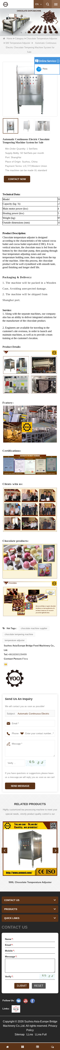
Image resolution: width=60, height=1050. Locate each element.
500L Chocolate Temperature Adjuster (30, 882)
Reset (38, 985)
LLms (29, 1034)
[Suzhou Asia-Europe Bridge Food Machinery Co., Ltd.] (5, 4)
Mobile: (10, 950)
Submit (22, 985)
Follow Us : (8, 1000)
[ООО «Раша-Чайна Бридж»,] (18, 1000)
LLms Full (41, 1034)
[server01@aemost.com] (6, 664)
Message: (11, 956)
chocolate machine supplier (34, 628)
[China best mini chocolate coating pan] (30, 21)
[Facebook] (32, 1000)
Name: (9, 939)
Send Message (20, 786)
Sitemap (19, 1034)
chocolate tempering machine (19, 634)
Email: (9, 945)
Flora (44, 69)
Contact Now (17, 179)
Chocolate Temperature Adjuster (41, 38)
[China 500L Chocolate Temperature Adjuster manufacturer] (30, 848)
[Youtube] (25, 1000)
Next (55, 850)
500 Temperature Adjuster (18, 43)
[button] (21, 32)
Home (9, 38)
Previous (4, 850)
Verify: (9, 976)
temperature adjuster (14, 640)
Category (19, 38)
